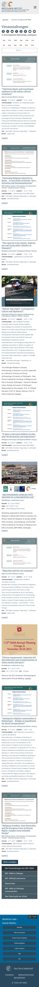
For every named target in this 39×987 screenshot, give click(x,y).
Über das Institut (19, 932)
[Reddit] (12, 31)
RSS (19, 953)
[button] (10, 862)
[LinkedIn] (7, 31)
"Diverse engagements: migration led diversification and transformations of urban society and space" (19, 660)
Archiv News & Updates (19, 938)
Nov (26, 45)
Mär (15, 40)
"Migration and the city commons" (18, 570)
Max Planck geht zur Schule (16, 896)
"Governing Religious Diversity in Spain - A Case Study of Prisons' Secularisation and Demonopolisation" (19, 180)
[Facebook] (3, 31)
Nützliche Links (9, 919)
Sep (15, 45)
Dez (32, 45)
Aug (9, 45)
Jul (4, 45)
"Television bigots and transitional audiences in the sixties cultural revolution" (18, 91)
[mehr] (5, 138)
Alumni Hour (10, 884)
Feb (9, 40)
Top (34, 917)
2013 (18, 50)
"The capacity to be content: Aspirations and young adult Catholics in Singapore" (19, 245)
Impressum (9, 975)
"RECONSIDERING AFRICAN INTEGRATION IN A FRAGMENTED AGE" (18, 496)
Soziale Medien (9, 923)
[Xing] (25, 31)
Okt (21, 45)
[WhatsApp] (21, 31)
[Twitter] (16, 31)
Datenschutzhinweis (26, 975)
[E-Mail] (30, 31)
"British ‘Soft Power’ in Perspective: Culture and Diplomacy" (18, 310)
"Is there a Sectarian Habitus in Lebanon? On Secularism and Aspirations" (19, 435)
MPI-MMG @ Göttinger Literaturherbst (14, 890)
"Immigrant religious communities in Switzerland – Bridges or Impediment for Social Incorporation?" (19, 721)
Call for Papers (19, 948)
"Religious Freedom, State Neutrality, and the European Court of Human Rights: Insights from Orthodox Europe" (19, 829)
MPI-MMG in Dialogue (14, 873)
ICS (19, 959)
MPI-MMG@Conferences (15, 878)
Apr (21, 40)
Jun (32, 40)
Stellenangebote (19, 943)
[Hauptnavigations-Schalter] (35, 7)
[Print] (34, 31)
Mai (27, 40)
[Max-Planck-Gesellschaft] (10, 968)
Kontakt (19, 927)
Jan (4, 40)
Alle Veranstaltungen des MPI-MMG (19, 868)
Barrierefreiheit (19, 978)
